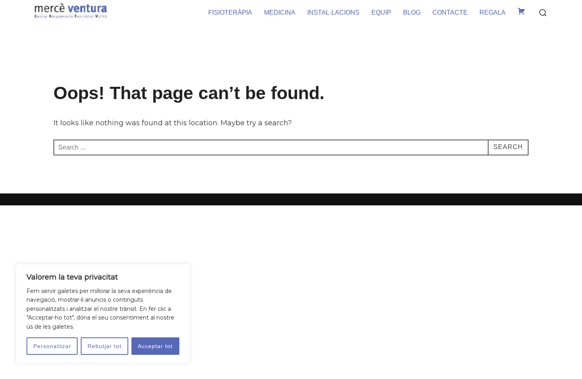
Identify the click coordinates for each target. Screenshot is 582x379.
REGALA (492, 12)
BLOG (411, 12)
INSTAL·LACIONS (333, 12)
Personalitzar (52, 346)
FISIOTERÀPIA (230, 12)
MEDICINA (279, 12)
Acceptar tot (155, 346)
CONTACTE (450, 12)
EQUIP (381, 12)
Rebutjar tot (104, 346)
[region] (103, 313)
